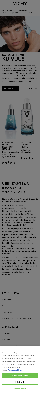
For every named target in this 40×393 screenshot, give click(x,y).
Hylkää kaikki (20, 382)
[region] (20, 369)
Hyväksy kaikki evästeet (20, 375)
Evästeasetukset (20, 389)
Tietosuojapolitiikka (14, 370)
